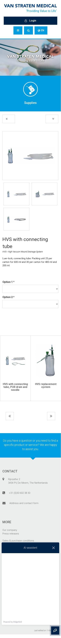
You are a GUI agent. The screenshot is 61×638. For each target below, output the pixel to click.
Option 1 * (8, 282)
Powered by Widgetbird (12, 622)
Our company (9, 530)
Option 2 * (8, 297)
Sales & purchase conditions (18, 540)
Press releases (10, 533)
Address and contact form (23, 503)
